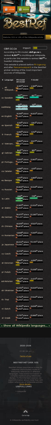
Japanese (9, 244)
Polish (8, 272)
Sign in (26, 9)
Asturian (9, 281)
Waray (8, 107)
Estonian (9, 263)
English (8, 116)
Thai (7, 299)
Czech (8, 254)
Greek (7, 318)
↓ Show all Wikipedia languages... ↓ (25, 325)
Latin (7, 199)
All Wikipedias (10, 88)
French (8, 134)
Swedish (9, 98)
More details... (25, 384)
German (8, 217)
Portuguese (10, 162)
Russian (8, 189)
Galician (8, 153)
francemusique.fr (22, 67)
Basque (8, 180)
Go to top (25, 415)
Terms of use (25, 356)
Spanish (8, 125)
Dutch (7, 309)
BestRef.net (20, 362)
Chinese (8, 226)
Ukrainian (9, 290)
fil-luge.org (40, 64)
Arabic (8, 208)
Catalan (8, 171)
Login (11, 9)
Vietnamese (10, 144)
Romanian (10, 235)
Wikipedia (21, 391)
